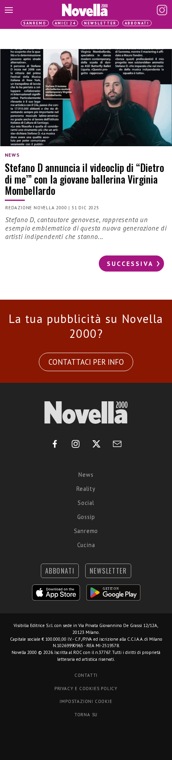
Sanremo (34, 23)
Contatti (86, 675)
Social (86, 503)
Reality (86, 488)
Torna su (86, 714)
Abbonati (137, 23)
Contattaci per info (86, 362)
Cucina (86, 545)
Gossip (86, 517)
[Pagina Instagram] (162, 10)
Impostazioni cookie (86, 701)
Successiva (130, 263)
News (85, 474)
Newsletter (100, 23)
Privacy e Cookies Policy (86, 688)
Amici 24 (65, 23)
